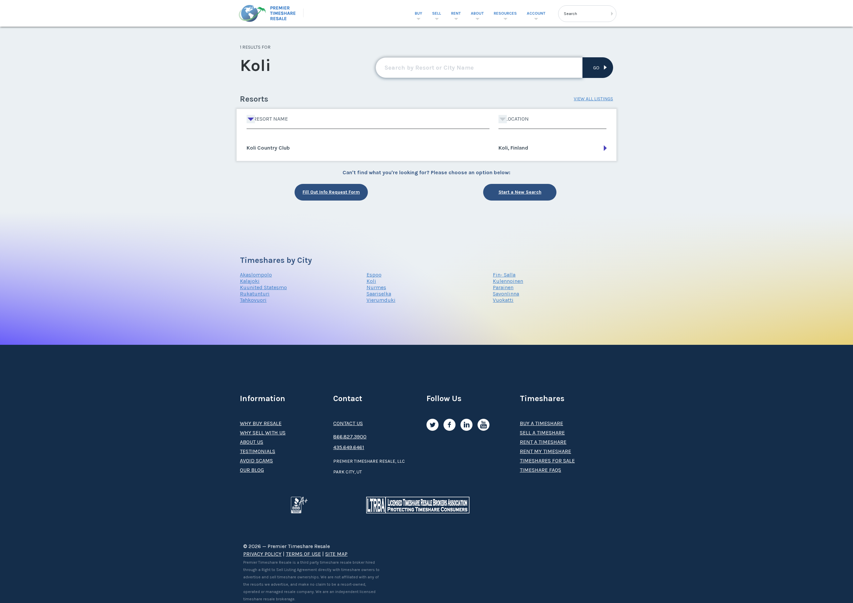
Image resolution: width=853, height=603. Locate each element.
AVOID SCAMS (256, 460)
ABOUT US (251, 442)
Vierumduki (381, 300)
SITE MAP (336, 554)
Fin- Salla (504, 275)
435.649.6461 (348, 447)
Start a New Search (519, 192)
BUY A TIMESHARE (541, 423)
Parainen (503, 287)
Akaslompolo (256, 275)
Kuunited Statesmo (263, 287)
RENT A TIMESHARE (543, 442)
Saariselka (379, 294)
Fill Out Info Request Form (331, 192)
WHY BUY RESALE (261, 423)
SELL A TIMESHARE (542, 432)
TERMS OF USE (303, 554)
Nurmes (376, 287)
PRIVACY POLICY (262, 554)
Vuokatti (503, 300)
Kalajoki (250, 281)
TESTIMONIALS (257, 451)
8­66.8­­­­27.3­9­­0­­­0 (350, 436)
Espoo (374, 275)
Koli (371, 281)
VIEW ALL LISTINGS (593, 99)
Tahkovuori (253, 300)
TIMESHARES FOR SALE (547, 460)
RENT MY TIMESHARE (545, 451)
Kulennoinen (508, 281)
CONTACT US (348, 423)
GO (596, 68)
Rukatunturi (255, 294)
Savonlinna (506, 294)
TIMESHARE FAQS (540, 470)
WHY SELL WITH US (263, 432)
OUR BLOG (252, 470)
